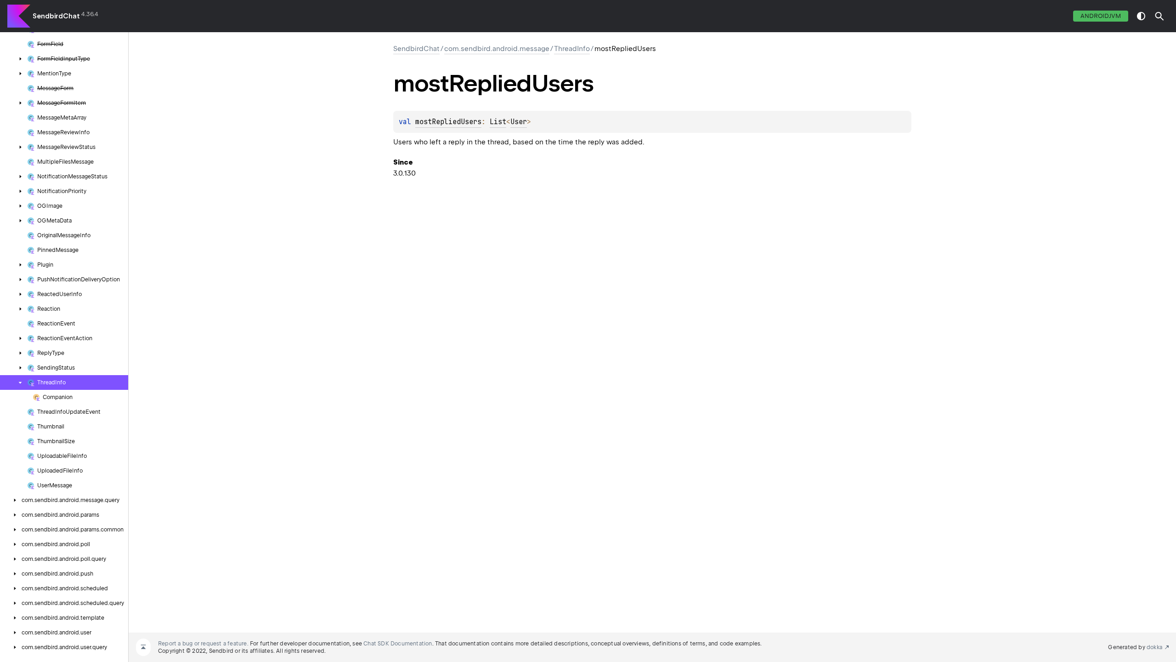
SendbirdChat (56, 16)
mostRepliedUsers (448, 121)
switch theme (1141, 16)
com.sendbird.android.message (496, 49)
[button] (1159, 16)
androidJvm (1100, 15)
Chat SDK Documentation (397, 643)
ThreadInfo (572, 49)
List (498, 121)
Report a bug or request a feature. (203, 643)
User (518, 121)
